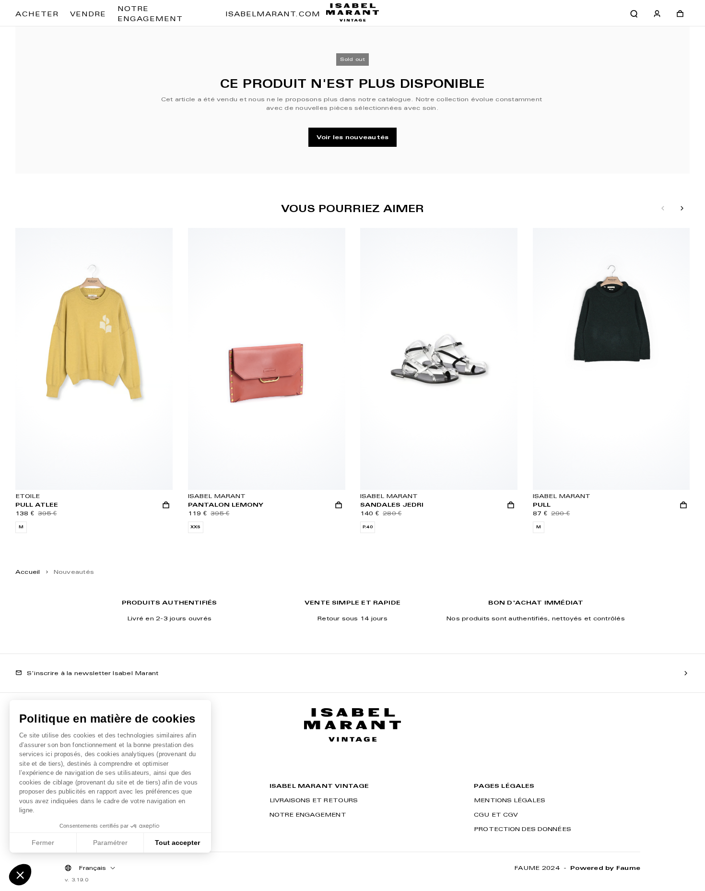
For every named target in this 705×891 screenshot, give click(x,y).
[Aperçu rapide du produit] (166, 505)
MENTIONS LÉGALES (509, 800)
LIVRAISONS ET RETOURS (314, 800)
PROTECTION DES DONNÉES (522, 829)
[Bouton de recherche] (634, 14)
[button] (20, 874)
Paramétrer (110, 842)
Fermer (43, 842)
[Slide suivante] (682, 209)
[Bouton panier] (680, 14)
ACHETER (37, 14)
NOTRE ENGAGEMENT (150, 14)
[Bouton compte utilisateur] (657, 14)
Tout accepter (177, 842)
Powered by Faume (605, 868)
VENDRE (88, 14)
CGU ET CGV (496, 814)
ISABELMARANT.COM (272, 14)
